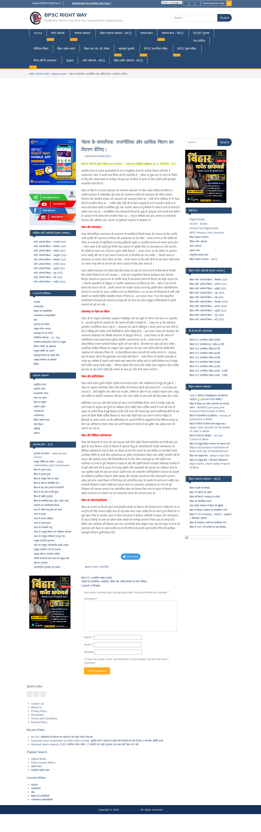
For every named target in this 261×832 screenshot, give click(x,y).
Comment (91, 598)
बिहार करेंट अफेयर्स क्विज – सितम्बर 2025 (209, 279)
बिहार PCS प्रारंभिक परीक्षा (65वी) (205, 357)
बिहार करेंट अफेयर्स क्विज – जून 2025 (207, 292)
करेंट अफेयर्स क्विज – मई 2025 (48, 277)
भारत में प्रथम (40, 514)
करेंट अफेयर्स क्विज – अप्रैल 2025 (50, 281)
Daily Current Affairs (43, 762)
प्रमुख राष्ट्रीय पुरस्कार (44, 540)
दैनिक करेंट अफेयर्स (198, 241)
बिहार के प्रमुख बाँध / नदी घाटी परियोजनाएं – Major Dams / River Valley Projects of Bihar (210, 463)
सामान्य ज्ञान (146, 33)
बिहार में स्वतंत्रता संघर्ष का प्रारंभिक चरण (208, 522)
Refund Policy (39, 722)
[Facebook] (185, 3)
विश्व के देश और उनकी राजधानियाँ (49, 487)
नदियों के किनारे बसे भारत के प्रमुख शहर (51, 558)
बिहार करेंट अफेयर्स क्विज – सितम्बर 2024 (209, 301)
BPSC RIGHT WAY (65, 15)
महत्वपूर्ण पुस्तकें (126, 48)
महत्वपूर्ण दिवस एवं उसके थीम (46, 355)
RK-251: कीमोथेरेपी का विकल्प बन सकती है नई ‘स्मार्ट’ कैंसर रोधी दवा (62, 737)
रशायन (37, 433)
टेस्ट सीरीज (199, 41)
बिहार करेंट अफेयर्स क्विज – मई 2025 (207, 297)
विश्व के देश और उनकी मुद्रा (46, 491)
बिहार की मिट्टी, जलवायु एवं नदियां (205, 496)
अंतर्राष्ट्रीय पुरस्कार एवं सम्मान (47, 567)
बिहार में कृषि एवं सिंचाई (200, 487)
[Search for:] (201, 17)
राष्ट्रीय (37, 302)
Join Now (132, 556)
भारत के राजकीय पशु (43, 527)
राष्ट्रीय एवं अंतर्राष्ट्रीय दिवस (46, 505)
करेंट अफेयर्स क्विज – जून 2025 (48, 272)
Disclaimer (37, 714)
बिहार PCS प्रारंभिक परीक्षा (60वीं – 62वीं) (208, 370)
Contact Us (37, 703)
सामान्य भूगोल (39, 406)
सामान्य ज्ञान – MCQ (172, 33)
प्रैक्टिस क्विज (41, 48)
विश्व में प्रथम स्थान (42, 469)
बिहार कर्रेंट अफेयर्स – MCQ (128, 60)
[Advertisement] (130, 105)
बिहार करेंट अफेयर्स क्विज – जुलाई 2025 (208, 288)
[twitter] (191, 3)
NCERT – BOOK (198, 223)
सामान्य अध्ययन (82, 33)
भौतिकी (37, 428)
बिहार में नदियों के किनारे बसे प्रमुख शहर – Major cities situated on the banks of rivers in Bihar (210, 427)
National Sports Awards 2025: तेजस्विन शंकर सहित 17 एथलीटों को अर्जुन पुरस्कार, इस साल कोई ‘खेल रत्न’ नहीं (84, 744)
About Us (36, 707)
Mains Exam (59, 73)
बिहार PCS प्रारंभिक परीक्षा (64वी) (205, 362)
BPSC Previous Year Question (207, 232)
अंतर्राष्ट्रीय (39, 306)
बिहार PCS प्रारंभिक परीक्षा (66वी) (205, 353)
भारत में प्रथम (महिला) (43, 518)
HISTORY (104, 566)
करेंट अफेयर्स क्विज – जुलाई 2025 (49, 268)
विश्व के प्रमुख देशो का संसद (46, 478)
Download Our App (213, 3)
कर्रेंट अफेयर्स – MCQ (93, 60)
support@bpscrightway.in (46, 3)
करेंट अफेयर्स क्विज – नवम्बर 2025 (50, 250)
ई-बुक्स (69, 60)
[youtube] (197, 3)
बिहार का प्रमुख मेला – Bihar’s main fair (210, 455)
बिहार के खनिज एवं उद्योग (201, 492)
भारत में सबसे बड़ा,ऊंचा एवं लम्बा (48, 509)
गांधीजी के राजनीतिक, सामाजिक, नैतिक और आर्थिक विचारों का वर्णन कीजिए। (114, 581)
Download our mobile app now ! (91, 3)
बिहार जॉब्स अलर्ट (66, 48)
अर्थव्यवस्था (39, 415)
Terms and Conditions (44, 718)
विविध (36, 364)
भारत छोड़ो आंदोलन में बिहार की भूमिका (206, 505)
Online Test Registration (204, 228)
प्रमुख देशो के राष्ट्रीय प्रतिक (47, 553)
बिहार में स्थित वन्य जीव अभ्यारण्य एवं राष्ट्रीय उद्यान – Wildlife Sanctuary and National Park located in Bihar (209, 407)
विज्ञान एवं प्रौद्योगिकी (43, 311)
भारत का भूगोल (40, 397)
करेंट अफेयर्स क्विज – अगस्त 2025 (50, 264)
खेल (35, 319)
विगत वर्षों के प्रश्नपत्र (45, 60)
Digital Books (197, 219)
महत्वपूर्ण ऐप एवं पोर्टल (43, 333)
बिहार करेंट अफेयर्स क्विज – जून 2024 (207, 315)
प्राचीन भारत (39, 388)
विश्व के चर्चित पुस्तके (43, 496)
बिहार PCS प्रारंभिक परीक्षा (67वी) (205, 348)
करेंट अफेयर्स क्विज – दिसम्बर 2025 (50, 246)
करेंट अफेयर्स (57, 33)
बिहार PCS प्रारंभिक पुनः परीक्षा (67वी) (207, 344)
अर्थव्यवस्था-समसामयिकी (44, 315)
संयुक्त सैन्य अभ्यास (42, 328)
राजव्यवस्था (39, 411)
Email (88, 644)
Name (88, 637)
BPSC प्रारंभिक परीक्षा (155, 48)
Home (38, 33)
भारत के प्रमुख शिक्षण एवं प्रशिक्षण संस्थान (52, 531)
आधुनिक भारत (40, 384)
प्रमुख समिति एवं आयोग (44, 350)
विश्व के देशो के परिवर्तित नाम (46, 483)
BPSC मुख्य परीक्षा (186, 48)
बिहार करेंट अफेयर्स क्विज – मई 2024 (207, 319)
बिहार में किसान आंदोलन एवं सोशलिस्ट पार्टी (208, 510)
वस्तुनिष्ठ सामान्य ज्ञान (199, 254)
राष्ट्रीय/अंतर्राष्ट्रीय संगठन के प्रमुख (50, 341)
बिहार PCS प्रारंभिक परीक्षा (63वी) (205, 366)
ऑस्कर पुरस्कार (41, 562)
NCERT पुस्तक (201, 33)
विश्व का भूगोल (40, 402)
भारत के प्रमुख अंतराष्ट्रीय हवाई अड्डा (51, 545)
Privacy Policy (39, 711)
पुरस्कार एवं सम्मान (42, 324)
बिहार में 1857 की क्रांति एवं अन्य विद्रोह (208, 527)
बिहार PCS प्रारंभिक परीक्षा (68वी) (96, 577)
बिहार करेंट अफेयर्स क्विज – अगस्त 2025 (208, 284)
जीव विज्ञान (38, 424)
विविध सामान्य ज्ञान (42, 419)
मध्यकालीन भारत (41, 393)
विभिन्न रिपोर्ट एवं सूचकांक (45, 346)
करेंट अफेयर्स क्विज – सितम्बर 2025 (50, 259)
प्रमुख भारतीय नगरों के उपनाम (47, 549)
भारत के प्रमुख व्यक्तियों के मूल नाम (49, 536)
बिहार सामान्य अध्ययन (199, 237)
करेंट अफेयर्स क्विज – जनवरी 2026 (50, 241)
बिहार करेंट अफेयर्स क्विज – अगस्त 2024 (208, 306)
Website (89, 652)
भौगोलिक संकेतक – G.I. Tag (47, 337)
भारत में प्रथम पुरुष (42, 522)
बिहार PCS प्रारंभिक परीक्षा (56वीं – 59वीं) (208, 375)
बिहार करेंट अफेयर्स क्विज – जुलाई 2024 (208, 310)
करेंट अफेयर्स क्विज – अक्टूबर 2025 (50, 255)
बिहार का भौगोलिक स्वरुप (201, 501)
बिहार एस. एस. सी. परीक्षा (97, 48)
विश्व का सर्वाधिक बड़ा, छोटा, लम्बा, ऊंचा (51, 500)
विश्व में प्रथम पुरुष (42, 474)
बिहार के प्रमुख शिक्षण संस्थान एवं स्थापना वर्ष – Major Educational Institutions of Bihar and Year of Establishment (211, 447)
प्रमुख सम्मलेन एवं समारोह (45, 359)
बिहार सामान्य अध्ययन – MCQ (115, 33)
